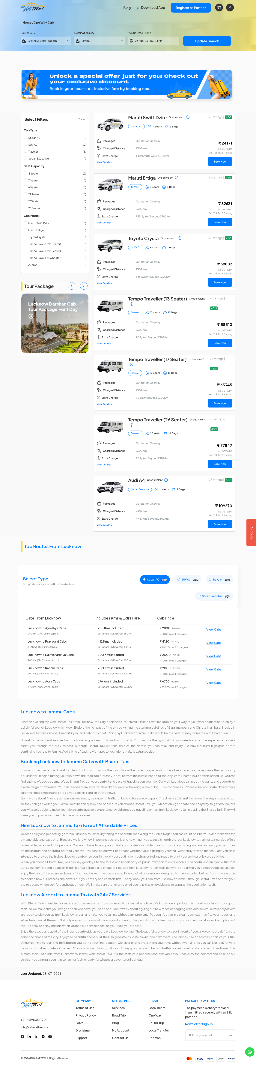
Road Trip (119, 1015)
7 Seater (33, 180)
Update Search (207, 41)
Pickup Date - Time (139, 32)
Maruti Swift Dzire (38, 223)
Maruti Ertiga (36, 230)
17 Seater (34, 201)
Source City (28, 32)
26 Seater (34, 208)
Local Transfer (159, 1030)
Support (81, 1038)
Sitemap (155, 1038)
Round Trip (156, 1023)
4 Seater (33, 173)
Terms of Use (85, 1008)
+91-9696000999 (34, 1020)
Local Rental (157, 1008)
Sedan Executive (38, 158)
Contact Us (120, 1038)
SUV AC (33, 144)
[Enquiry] (251, 532)
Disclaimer (83, 1030)
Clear (81, 119)
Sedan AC (34, 137)
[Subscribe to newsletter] (230, 1035)
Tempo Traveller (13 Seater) (44, 244)
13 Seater (34, 194)
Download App (153, 7)
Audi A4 (32, 264)
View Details (103, 162)
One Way (155, 1015)
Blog (127, 7)
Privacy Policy (86, 1015)
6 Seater (33, 187)
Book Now (219, 161)
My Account (120, 1030)
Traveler (33, 151)
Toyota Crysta (36, 237)
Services (118, 1008)
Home (27, 22)
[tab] (155, 579)
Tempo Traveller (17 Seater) (44, 250)
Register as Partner (191, 7)
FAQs (79, 1023)
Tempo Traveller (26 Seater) (44, 257)
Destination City (84, 32)
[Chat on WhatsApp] (250, 1051)
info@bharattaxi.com (36, 1027)
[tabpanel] (128, 652)
